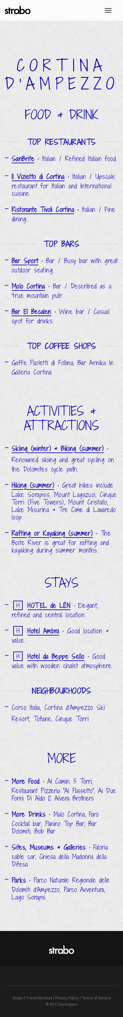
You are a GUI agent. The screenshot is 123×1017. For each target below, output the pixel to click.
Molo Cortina (28, 286)
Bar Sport (25, 260)
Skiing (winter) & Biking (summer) (58, 448)
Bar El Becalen (31, 311)
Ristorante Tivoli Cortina (43, 209)
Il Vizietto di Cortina (38, 176)
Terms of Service (96, 998)
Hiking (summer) (33, 485)
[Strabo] (18, 10)
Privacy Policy (67, 998)
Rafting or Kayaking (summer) (52, 533)
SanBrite (23, 158)
